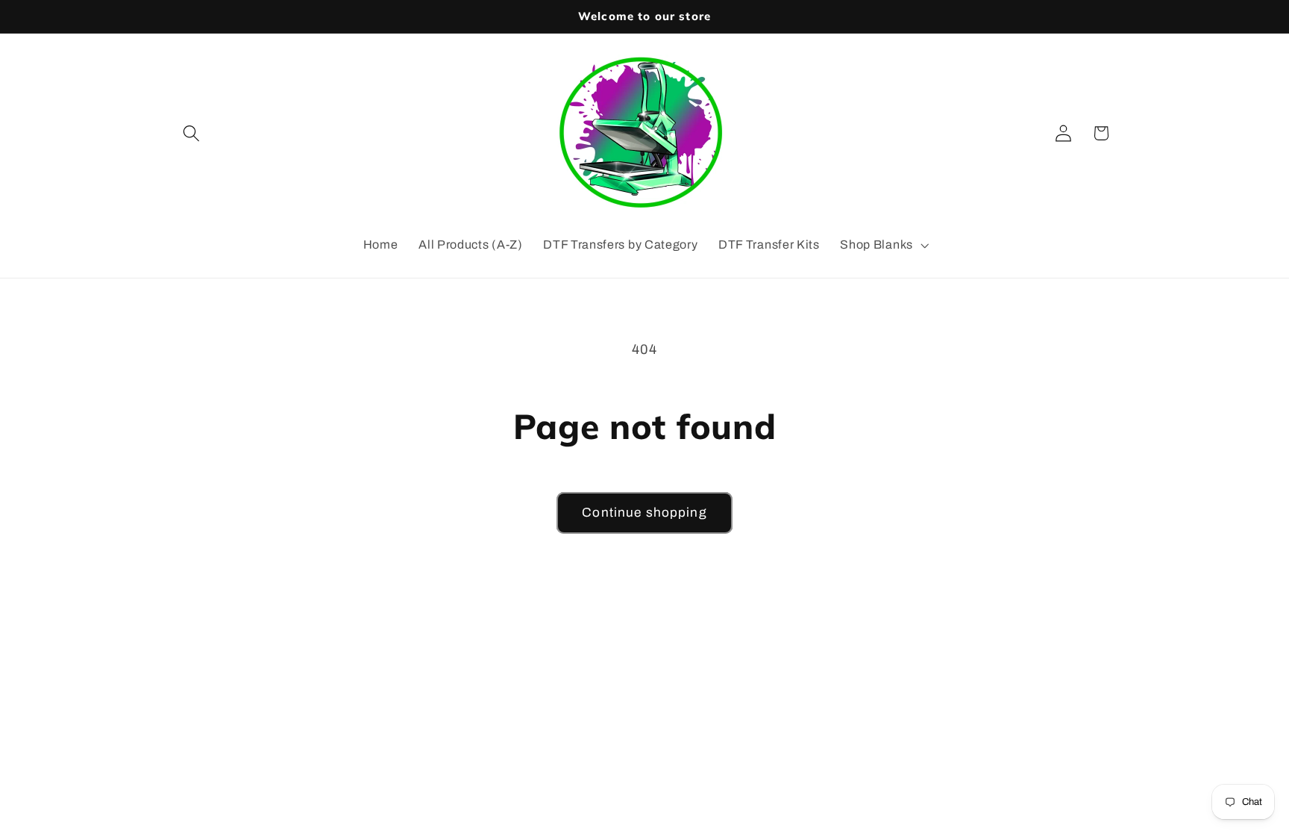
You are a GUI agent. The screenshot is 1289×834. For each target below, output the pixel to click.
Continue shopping (644, 512)
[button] (192, 133)
